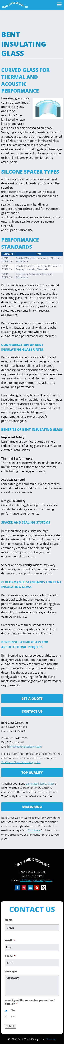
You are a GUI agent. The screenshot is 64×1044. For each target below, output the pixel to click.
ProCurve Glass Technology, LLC (20, 762)
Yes (13, 1010)
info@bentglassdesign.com (25, 746)
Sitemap (51, 1039)
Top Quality (32, 772)
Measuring (32, 807)
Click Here (34, 830)
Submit (10, 1026)
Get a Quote (32, 698)
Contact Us (32, 711)
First (7, 933)
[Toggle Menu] (57, 4)
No (13, 1016)
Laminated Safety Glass (40, 783)
